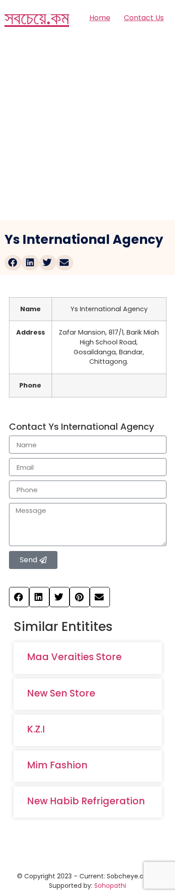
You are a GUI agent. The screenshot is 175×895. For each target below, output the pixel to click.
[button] (13, 262)
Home (99, 18)
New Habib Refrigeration (86, 800)
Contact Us (144, 18)
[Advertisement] (87, 128)
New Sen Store (61, 693)
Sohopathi (110, 885)
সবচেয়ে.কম (36, 18)
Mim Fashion (57, 765)
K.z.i (36, 729)
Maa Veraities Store (74, 656)
